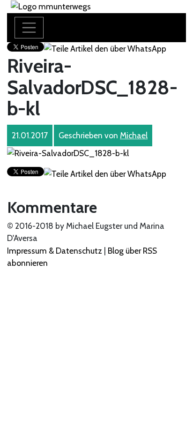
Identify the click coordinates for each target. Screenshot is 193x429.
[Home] (51, 6)
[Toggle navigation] (29, 27)
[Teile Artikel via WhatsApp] (105, 48)
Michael (134, 135)
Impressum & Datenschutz (54, 251)
